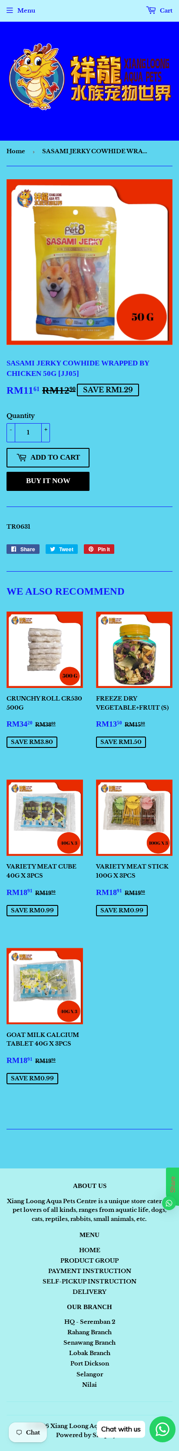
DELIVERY (89, 1292)
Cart (165, 10)
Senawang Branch (89, 1342)
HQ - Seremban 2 (89, 1322)
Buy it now (48, 481)
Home (16, 151)
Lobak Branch (89, 1353)
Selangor (89, 1374)
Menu (26, 10)
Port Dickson (89, 1363)
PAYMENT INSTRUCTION (89, 1271)
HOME (89, 1250)
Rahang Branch (89, 1332)
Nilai (89, 1384)
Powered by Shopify (86, 1435)
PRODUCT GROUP (89, 1260)
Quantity (21, 416)
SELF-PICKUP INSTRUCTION (89, 1281)
